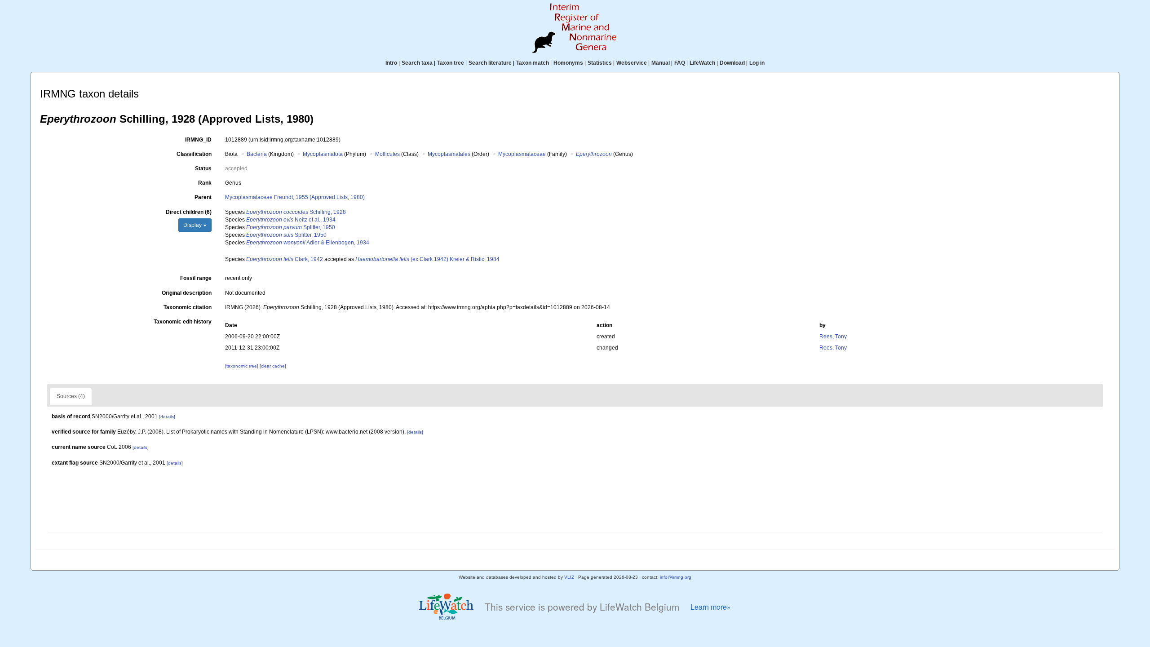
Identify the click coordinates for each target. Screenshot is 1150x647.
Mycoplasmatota (323, 154)
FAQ (679, 63)
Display (193, 225)
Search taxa (417, 63)
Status (203, 168)
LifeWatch (702, 63)
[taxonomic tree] (242, 365)
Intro (391, 63)
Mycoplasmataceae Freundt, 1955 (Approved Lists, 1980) (295, 197)
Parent (203, 197)
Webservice (631, 63)
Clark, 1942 (284, 259)
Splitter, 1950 (290, 227)
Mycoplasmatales (449, 154)
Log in (757, 63)
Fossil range (196, 278)
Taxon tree (450, 63)
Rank (205, 183)
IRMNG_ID (198, 140)
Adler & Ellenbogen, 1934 (307, 242)
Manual (660, 63)
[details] (167, 416)
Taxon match (532, 63)
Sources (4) (71, 396)
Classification (194, 154)
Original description (187, 293)
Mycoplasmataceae (522, 154)
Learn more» (710, 607)
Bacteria (257, 154)
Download (732, 63)
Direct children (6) (189, 212)
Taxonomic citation (188, 307)
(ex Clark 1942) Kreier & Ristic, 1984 (427, 259)
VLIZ (569, 577)
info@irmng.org (675, 577)
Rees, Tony (833, 336)
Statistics (600, 63)
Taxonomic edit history (183, 322)
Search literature (490, 63)
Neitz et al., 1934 (291, 220)
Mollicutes (387, 154)
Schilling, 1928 (296, 212)
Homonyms (568, 63)
